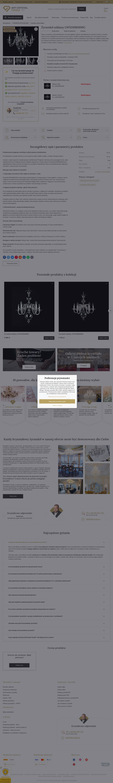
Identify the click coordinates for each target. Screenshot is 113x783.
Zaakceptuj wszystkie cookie (57, 401)
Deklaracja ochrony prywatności (57, 396)
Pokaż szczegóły (57, 405)
